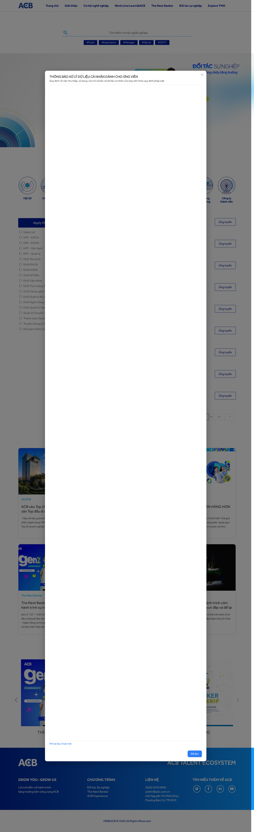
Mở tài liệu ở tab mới (60, 743)
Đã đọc (195, 753)
